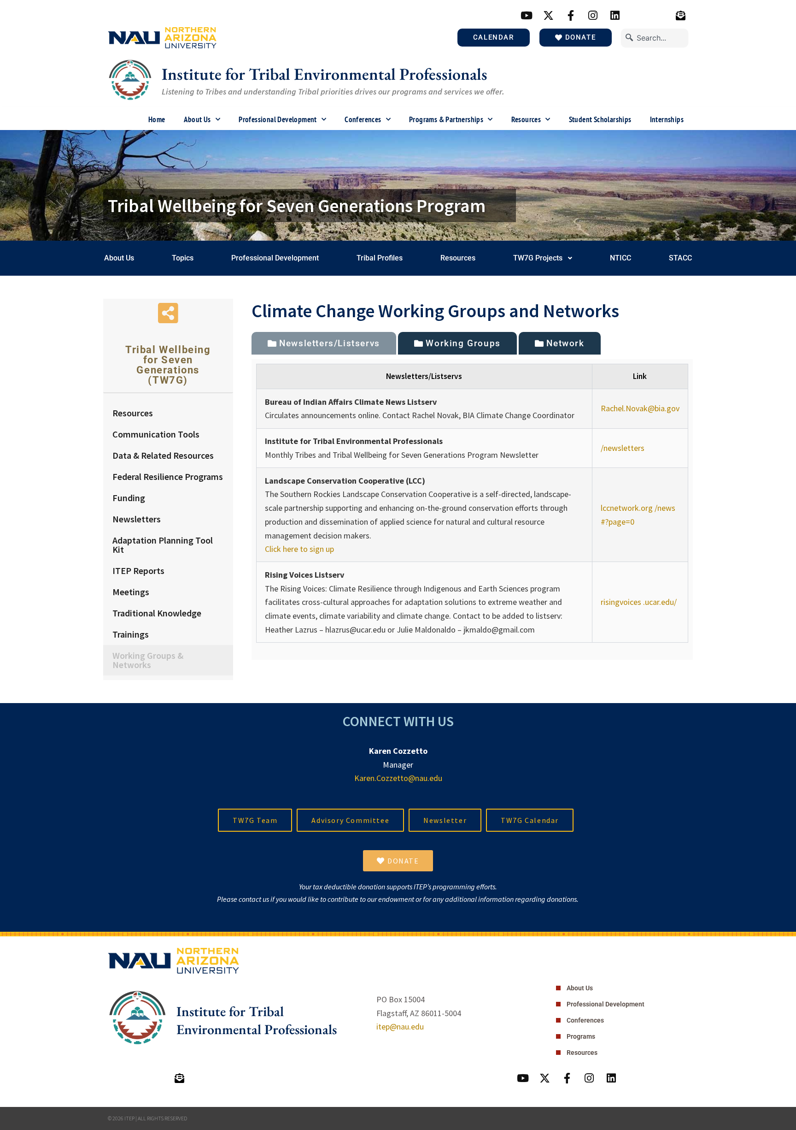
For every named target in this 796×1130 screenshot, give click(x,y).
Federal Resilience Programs (167, 476)
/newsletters (622, 448)
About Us (197, 119)
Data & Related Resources (163, 455)
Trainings (130, 634)
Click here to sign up (299, 549)
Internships (667, 119)
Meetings (130, 592)
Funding (128, 497)
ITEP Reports (138, 570)
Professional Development (278, 119)
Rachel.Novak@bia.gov (640, 408)
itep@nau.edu (400, 1026)
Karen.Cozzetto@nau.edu (398, 778)
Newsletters (136, 519)
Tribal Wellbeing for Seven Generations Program (297, 205)
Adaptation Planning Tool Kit (162, 544)
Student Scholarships (600, 119)
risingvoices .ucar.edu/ (639, 602)
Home (156, 119)
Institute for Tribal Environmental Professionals (324, 74)
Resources (526, 119)
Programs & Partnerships (446, 119)
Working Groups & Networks (147, 660)
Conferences (363, 119)
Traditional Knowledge (156, 613)
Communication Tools (155, 434)
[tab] (324, 343)
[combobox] (654, 38)
